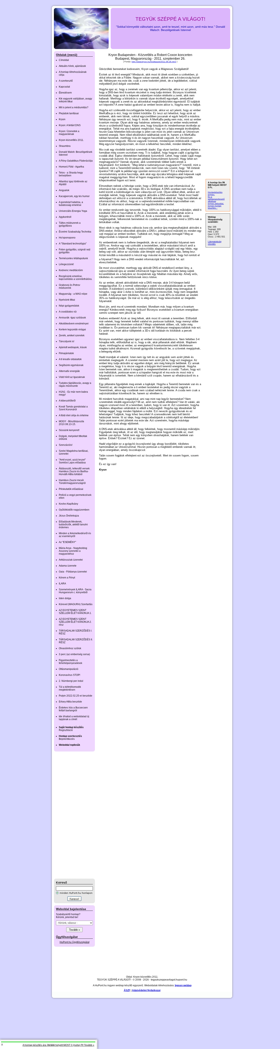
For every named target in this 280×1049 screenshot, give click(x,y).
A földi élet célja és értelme (74, 415)
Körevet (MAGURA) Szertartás (75, 604)
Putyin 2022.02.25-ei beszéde (75, 695)
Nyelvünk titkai (67, 299)
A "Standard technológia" (73, 243)
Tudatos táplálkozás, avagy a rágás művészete (75, 384)
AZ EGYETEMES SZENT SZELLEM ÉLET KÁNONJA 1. (75, 612)
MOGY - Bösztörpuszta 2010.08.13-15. (71, 423)
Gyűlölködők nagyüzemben (74, 509)
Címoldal (64, 60)
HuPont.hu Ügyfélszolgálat (74, 942)
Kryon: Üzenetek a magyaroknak (69, 133)
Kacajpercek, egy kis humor (74, 196)
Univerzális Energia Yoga (73, 211)
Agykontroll (65, 217)
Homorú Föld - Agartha (71, 166)
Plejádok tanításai (69, 113)
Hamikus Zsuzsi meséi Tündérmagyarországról (72, 482)
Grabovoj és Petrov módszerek (69, 286)
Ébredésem (65, 92)
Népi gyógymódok (69, 305)
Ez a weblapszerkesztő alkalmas (216, 199)
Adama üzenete (67, 565)
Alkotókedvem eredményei (74, 323)
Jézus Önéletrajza (69, 515)
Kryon (62, 119)
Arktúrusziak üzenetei (71, 559)
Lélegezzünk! (66, 264)
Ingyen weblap (183, 985)
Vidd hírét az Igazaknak (72, 377)
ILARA (62, 583)
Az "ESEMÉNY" (67, 542)
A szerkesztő (66, 80)
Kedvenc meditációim (71, 270)
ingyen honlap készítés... (214, 207)
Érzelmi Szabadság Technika (75, 231)
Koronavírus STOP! (69, 675)
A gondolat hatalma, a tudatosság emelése (71, 203)
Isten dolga (65, 598)
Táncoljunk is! (66, 341)
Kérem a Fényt (67, 577)
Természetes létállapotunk (73, 258)
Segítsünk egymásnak (71, 365)
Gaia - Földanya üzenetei (73, 571)
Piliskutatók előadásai (71, 489)
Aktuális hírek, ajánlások (72, 66)
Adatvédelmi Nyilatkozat (146, 990)
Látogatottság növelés (214, 242)
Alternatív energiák (69, 371)
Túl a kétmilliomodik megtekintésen (70, 688)
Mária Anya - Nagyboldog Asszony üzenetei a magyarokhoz (73, 551)
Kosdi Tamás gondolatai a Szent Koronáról (73, 408)
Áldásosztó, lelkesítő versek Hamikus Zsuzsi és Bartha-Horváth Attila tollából (74, 471)
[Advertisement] (70, 815)
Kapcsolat (64, 86)
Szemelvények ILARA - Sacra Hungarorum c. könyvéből (75, 591)
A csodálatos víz (68, 311)
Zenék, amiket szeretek (71, 335)
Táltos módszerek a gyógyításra (70, 224)
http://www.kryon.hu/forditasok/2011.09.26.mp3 (154, 61)
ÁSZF (127, 990)
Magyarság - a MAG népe (73, 293)
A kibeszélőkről (67, 400)
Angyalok (64, 190)
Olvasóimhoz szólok (70, 648)
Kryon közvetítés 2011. (71, 140)
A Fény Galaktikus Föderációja (76, 160)
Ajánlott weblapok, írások (73, 347)
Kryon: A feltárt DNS (70, 125)
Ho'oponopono (67, 237)
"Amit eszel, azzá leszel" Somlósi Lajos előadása (72, 461)
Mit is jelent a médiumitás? (73, 107)
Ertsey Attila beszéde (70, 701)
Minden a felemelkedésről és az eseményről (75, 535)
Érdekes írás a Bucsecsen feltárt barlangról (73, 709)
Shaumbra (65, 146)
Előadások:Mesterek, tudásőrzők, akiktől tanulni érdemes (73, 524)
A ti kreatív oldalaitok (70, 359)
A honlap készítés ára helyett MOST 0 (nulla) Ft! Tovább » (58, 1045)
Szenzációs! (65, 445)
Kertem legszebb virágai (72, 329)
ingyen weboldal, (216, 203)
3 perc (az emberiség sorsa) (74, 654)
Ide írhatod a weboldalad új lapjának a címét (74, 718)
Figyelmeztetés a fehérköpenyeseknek (70, 662)
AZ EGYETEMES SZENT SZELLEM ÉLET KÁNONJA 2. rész (75, 622)
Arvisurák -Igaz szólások (72, 317)
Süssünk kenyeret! (69, 430)
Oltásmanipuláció (68, 669)
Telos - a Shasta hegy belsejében (71, 174)
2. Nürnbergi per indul (71, 681)
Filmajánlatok (66, 353)
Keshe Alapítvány (68, 503)
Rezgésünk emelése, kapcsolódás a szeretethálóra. (75, 277)
